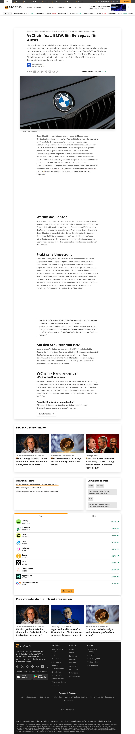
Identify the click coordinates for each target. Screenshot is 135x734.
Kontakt (90, 655)
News (71, 649)
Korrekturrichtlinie (58, 682)
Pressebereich (92, 665)
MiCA (69, 7)
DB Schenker (80, 384)
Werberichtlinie (57, 679)
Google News (74, 676)
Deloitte (100, 486)
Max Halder (39, 64)
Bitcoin (29, 7)
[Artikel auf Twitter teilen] (38, 71)
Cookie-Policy (57, 697)
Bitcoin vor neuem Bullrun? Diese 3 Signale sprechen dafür (37, 484)
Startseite (30, 31)
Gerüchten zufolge (71, 358)
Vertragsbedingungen (29, 697)
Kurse (71, 652)
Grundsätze (56, 672)
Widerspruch (68, 701)
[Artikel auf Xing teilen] (46, 71)
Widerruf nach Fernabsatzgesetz (102, 697)
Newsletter (73, 673)
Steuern (51, 7)
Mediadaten (56, 658)
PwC (90, 499)
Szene (55, 31)
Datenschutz (56, 665)
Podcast (72, 663)
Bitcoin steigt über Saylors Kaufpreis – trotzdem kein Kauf (37, 491)
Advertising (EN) (93, 658)
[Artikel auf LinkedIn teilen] (42, 71)
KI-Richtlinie (56, 685)
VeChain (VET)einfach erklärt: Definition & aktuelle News (99, 505)
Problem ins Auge (59, 168)
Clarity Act (77, 7)
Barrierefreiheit (57, 668)
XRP (45, 7)
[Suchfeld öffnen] (129, 7)
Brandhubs (73, 669)
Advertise (115, 2)
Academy (72, 666)
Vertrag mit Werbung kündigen (76, 697)
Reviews (72, 659)
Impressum (56, 662)
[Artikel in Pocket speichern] (50, 71)
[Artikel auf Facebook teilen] (34, 71)
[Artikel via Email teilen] (53, 71)
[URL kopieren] (57, 71)
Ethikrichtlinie (56, 675)
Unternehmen (63, 31)
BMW (91, 486)
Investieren (61, 7)
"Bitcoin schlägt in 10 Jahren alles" (28, 488)
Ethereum (37, 7)
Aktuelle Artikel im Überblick (43, 31)
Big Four (57, 390)
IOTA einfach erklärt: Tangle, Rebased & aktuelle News (99, 492)
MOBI (78, 352)
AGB (62, 710)
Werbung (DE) (92, 662)
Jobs (53, 655)
